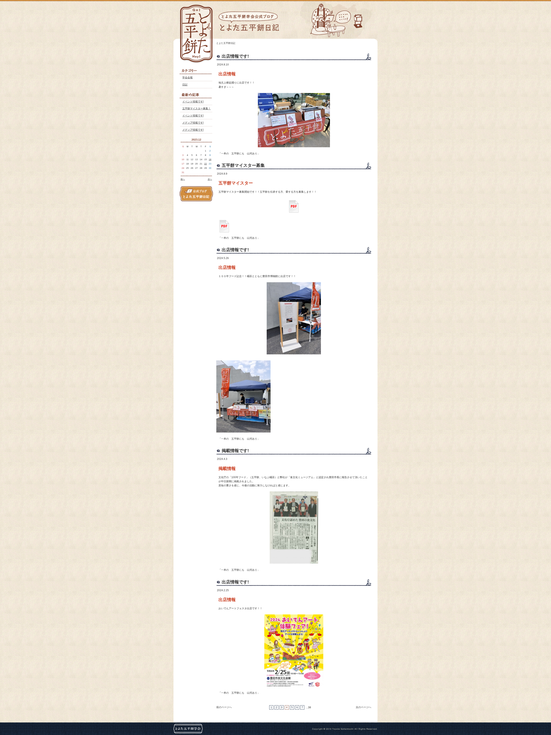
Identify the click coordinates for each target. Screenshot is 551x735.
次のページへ (363, 707)
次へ (210, 179)
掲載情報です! (235, 450)
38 (309, 707)
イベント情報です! (193, 101)
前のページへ (224, 707)
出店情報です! (235, 56)
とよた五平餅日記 (225, 43)
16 (210, 159)
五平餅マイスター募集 (243, 165)
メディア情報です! (193, 122)
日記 (184, 84)
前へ (183, 179)
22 (205, 164)
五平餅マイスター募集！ (196, 108)
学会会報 (187, 77)
